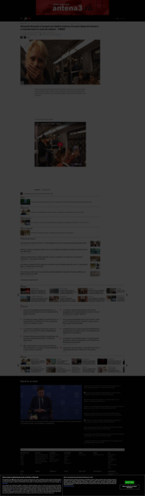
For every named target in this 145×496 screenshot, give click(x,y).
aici (12, 490)
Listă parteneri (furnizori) (69, 486)
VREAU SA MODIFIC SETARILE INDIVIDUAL (129, 487)
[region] (72, 485)
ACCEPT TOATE (129, 482)
